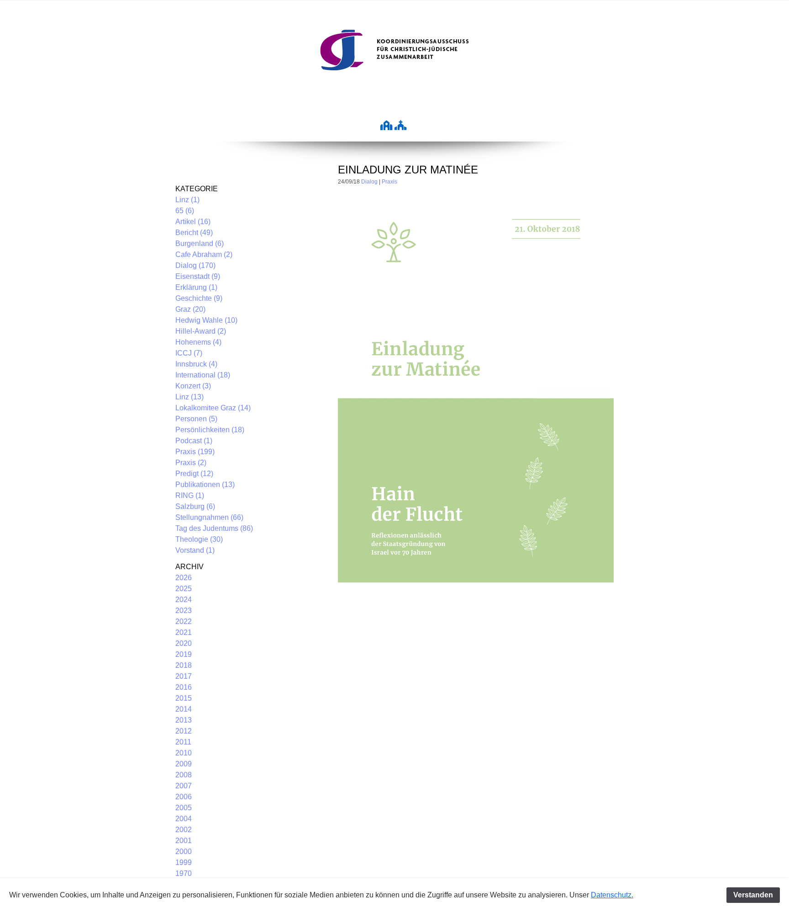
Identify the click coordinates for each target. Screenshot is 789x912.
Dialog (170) (195, 265)
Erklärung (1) (196, 287)
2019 (183, 654)
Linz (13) (189, 397)
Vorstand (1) (195, 550)
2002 (183, 829)
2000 (183, 851)
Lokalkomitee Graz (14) (213, 408)
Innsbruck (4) (196, 364)
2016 (183, 687)
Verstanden (753, 895)
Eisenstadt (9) (197, 276)
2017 (183, 676)
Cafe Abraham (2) (203, 254)
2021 (183, 632)
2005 (183, 808)
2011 (183, 742)
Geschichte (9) (198, 298)
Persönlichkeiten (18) (209, 430)
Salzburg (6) (195, 506)
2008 (183, 775)
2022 (183, 621)
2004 (183, 819)
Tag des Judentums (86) (214, 528)
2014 (183, 709)
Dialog (369, 181)
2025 (183, 588)
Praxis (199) (195, 452)
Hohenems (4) (198, 342)
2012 (183, 731)
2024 (183, 599)
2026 (183, 578)
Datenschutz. (612, 895)
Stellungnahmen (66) (209, 517)
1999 (183, 862)
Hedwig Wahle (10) (206, 320)
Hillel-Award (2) (200, 331)
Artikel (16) (192, 221)
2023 (183, 610)
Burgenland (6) (199, 243)
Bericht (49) (194, 232)
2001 (183, 840)
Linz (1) (187, 200)
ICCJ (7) (188, 353)
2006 (183, 797)
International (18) (202, 375)
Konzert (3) (193, 386)
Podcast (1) (193, 441)
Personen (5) (196, 419)
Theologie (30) (199, 539)
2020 (183, 643)
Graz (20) (190, 309)
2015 (183, 698)
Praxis (389, 181)
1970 (183, 873)
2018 (183, 665)
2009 (183, 764)
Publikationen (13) (205, 484)
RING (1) (189, 495)
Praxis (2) (190, 462)
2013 (183, 720)
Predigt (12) (194, 473)
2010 (183, 753)
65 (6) (184, 211)
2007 (183, 786)
